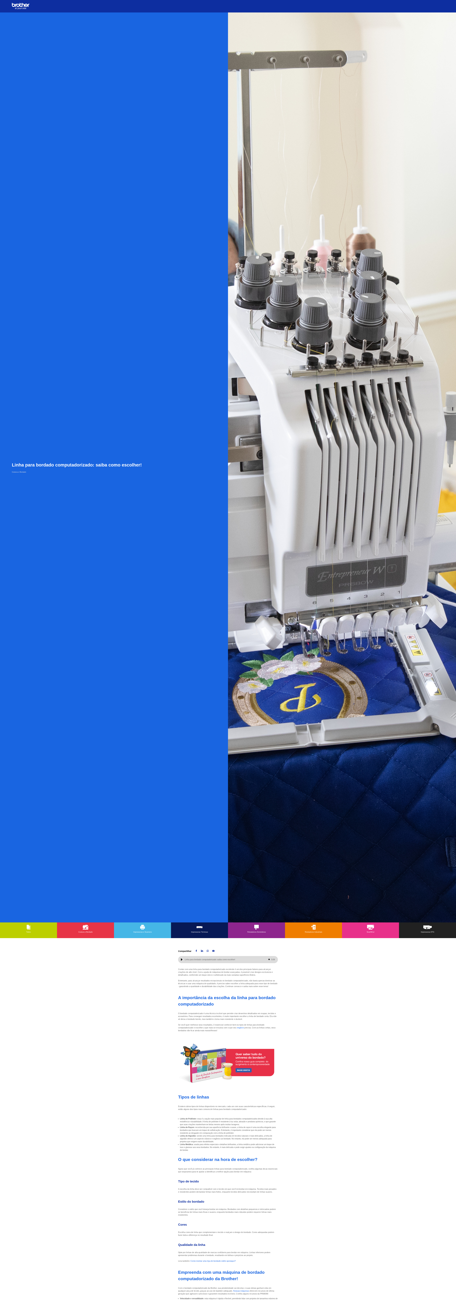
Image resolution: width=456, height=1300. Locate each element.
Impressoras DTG (427, 932)
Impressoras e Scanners (142, 932)
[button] (181, 959)
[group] (228, 959)
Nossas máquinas (241, 1291)
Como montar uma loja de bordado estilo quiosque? (213, 1261)
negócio (240, 1028)
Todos (28, 932)
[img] (269, 959)
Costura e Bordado (85, 932)
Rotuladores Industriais (313, 932)
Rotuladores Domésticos (256, 932)
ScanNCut (370, 932)
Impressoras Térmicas (199, 932)
